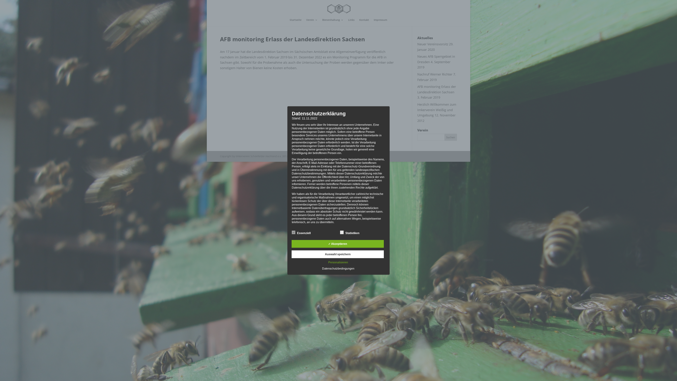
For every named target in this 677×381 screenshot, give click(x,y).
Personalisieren (338, 262)
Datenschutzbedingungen (338, 268)
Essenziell (304, 233)
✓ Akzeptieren (337, 243)
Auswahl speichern (338, 254)
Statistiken (352, 233)
